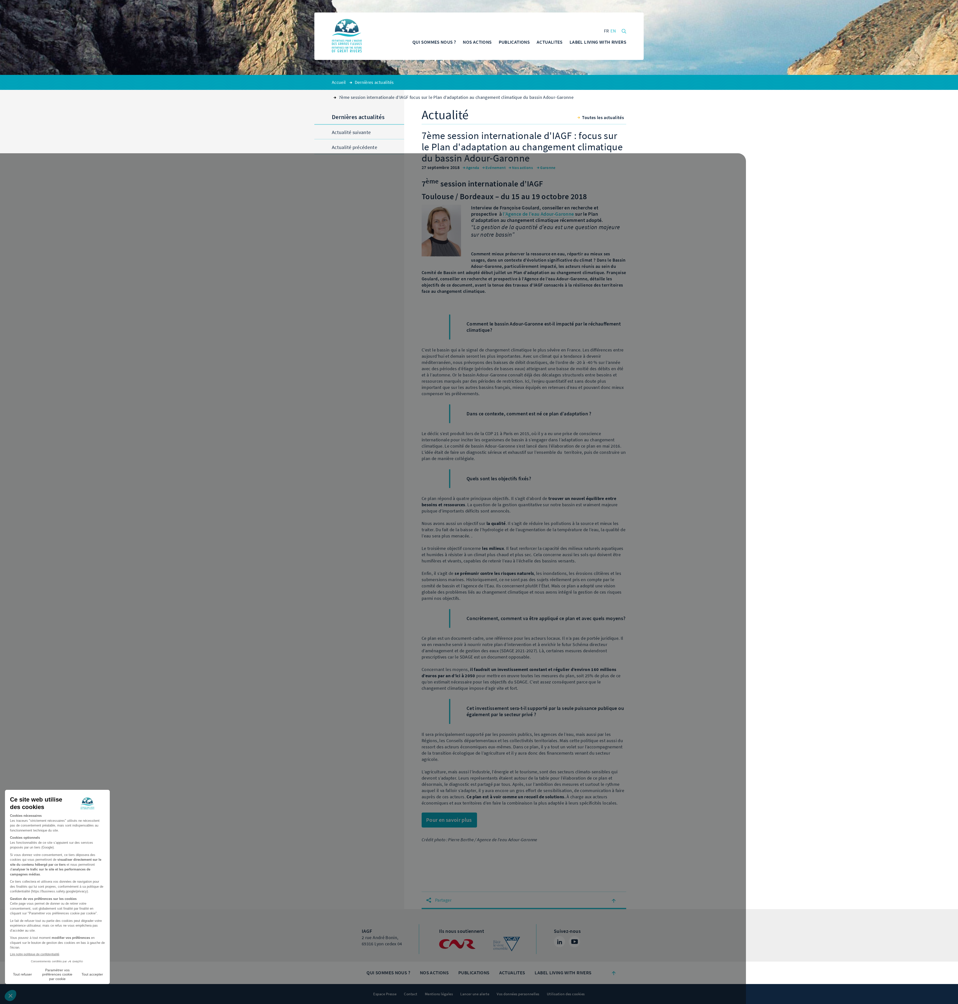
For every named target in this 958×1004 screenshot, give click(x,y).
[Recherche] (624, 30)
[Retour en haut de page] (613, 900)
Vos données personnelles (518, 994)
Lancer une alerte (474, 994)
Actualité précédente (354, 147)
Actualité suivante (351, 132)
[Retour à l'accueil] (347, 36)
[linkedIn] (559, 941)
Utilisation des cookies (566, 994)
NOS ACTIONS (434, 973)
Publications (473, 973)
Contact (410, 994)
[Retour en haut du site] (613, 973)
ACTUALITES (512, 973)
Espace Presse (384, 994)
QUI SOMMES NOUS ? (388, 973)
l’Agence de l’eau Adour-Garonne (538, 214)
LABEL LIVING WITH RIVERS (563, 973)
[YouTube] (574, 941)
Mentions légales (439, 994)
